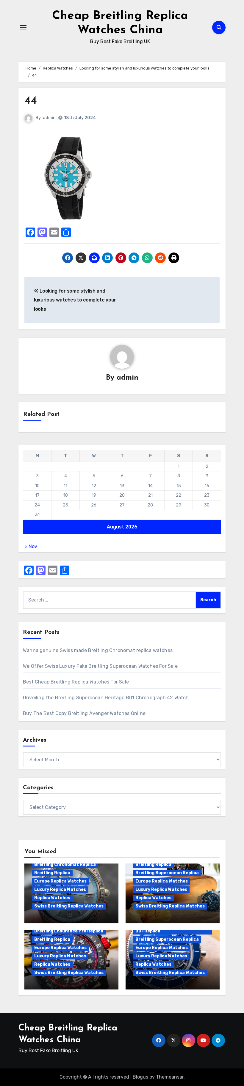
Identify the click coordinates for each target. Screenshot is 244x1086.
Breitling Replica (52, 872)
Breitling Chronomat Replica (65, 864)
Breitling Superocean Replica (167, 872)
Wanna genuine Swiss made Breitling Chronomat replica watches (98, 650)
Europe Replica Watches (60, 881)
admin (49, 117)
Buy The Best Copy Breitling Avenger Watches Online (84, 713)
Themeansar (170, 1077)
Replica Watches (52, 897)
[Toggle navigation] (23, 27)
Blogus (140, 1077)
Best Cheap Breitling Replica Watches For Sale (76, 682)
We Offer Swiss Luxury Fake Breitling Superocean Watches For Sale (100, 666)
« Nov (30, 546)
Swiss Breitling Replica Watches (69, 906)
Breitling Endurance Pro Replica (68, 931)
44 (30, 101)
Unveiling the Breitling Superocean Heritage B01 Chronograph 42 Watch (106, 697)
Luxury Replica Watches (60, 889)
